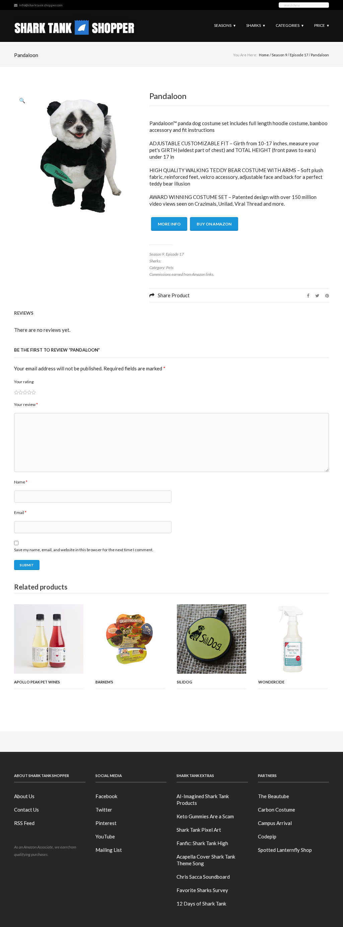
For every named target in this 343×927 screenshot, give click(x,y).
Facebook (106, 796)
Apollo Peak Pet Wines (37, 682)
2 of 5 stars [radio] (18, 392)
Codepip (267, 836)
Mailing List (108, 850)
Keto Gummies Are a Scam (205, 816)
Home (264, 55)
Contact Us (26, 810)
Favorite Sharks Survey (202, 890)
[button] (22, 100)
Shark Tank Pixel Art (199, 830)
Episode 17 (299, 55)
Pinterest (106, 823)
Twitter (103, 810)
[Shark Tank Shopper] (74, 26)
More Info (169, 223)
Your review (26, 404)
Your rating (23, 381)
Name (20, 481)
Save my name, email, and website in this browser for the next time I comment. (83, 549)
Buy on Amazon (214, 223)
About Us (24, 796)
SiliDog (184, 682)
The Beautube (273, 796)
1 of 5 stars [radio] (16, 392)
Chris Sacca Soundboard (203, 877)
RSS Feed (24, 823)
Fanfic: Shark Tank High (202, 843)
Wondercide (271, 682)
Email (20, 512)
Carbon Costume (276, 810)
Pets (170, 267)
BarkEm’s (104, 682)
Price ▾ (321, 25)
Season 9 (279, 55)
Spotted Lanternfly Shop (285, 850)
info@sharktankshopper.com (41, 5)
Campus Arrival (275, 823)
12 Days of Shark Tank (201, 903)
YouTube (105, 836)
